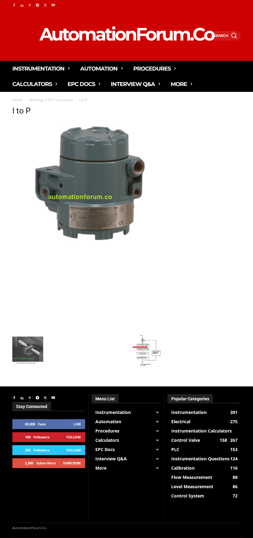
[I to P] (87, 242)
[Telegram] (37, 5)
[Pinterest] (29, 5)
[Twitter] (45, 5)
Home (17, 99)
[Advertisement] (87, 288)
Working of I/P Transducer (51, 99)
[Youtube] (53, 5)
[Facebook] (14, 5)
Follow (73, 437)
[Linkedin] (21, 5)
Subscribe (72, 463)
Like (77, 424)
